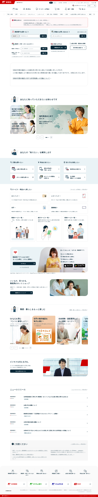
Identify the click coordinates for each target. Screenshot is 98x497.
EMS (61, 14)
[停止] (51, 137)
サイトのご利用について (23, 489)
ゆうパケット (31, 14)
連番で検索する (81, 32)
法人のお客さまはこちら (21, 371)
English (93, 2)
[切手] (29, 209)
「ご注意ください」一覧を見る (78, 444)
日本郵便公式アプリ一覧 (87, 489)
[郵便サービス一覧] (22, 228)
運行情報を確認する (78, 47)
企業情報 (60, 2)
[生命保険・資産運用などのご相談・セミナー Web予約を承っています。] (46, 316)
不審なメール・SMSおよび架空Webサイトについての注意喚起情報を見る (63, 24)
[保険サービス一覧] (75, 228)
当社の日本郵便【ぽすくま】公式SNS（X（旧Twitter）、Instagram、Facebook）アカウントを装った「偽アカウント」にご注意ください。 (67, 451)
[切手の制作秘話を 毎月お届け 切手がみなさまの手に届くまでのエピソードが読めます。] (21, 316)
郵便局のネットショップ (20, 292)
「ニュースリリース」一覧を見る (79, 389)
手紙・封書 (10, 14)
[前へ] (4, 14)
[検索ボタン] (95, 5)
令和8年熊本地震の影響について (32, 422)
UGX (66, 14)
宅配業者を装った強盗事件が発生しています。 (62, 454)
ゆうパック (23, 14)
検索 (43, 36)
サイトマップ (89, 491)
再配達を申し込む (58, 47)
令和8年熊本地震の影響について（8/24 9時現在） (36, 20)
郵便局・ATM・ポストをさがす (23, 44)
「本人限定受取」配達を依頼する (57, 51)
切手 (16, 14)
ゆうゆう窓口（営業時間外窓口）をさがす (32, 56)
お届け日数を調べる (70, 473)
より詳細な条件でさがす (16, 56)
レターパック (41, 14)
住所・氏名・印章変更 (52, 14)
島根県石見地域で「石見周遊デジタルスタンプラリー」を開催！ (41, 413)
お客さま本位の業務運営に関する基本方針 (55, 489)
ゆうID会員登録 (23, 267)
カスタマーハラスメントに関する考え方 (75, 489)
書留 (90, 14)
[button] (38, 137)
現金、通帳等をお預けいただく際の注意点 (23, 454)
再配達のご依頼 (55, 473)
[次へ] (94, 14)
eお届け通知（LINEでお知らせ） (78, 14)
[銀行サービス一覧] (49, 228)
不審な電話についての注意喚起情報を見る (34, 24)
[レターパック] (69, 197)
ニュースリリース (71, 2)
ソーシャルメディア (81, 491)
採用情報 (65, 2)
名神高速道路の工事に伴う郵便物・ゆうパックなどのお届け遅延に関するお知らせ (46, 397)
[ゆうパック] (29, 197)
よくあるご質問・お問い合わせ (82, 2)
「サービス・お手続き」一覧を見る (78, 189)
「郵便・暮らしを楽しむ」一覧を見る (78, 310)
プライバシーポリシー (33, 489)
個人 (51, 2)
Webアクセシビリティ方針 (43, 489)
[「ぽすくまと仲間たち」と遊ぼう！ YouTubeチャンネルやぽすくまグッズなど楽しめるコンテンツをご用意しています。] (71, 316)
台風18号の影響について (30, 405)
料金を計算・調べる (84, 473)
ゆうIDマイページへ (79, 5)
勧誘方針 (65, 489)
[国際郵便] (69, 209)
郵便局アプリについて (79, 269)
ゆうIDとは (23, 263)
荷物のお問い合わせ (61, 32)
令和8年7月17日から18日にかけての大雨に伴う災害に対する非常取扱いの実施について (47, 430)
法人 (55, 2)
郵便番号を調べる (21, 32)
